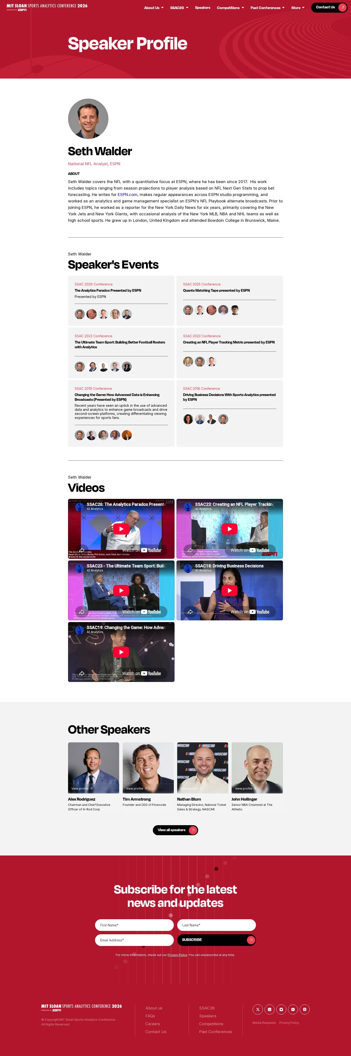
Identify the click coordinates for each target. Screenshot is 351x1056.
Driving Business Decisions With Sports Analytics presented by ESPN (229, 397)
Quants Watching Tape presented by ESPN (216, 290)
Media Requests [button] (264, 1022)
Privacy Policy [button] (177, 955)
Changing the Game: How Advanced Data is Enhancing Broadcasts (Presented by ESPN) (117, 397)
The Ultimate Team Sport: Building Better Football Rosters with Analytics (120, 344)
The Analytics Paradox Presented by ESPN (108, 290)
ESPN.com (127, 194)
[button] (47, 7)
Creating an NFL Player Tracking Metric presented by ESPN (229, 342)
